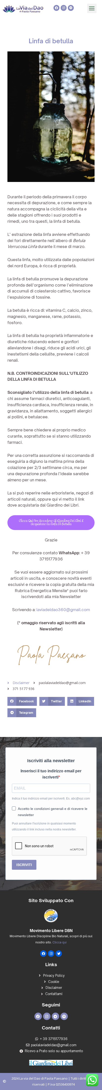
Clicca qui (59, 942)
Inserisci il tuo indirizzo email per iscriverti (51, 774)
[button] (92, 8)
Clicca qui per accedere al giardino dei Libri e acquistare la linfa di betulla (51, 522)
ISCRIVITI (24, 865)
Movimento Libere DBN (51, 930)
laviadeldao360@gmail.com (63, 609)
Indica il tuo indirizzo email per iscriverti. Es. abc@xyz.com (51, 798)
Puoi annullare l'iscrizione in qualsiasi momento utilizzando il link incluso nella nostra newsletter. (44, 826)
